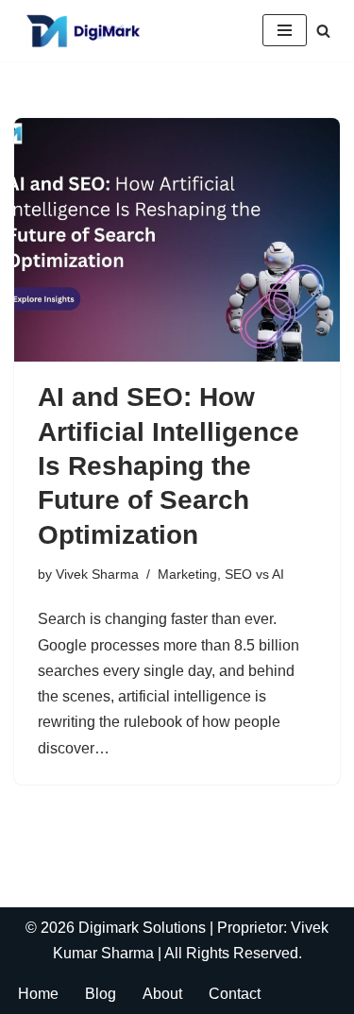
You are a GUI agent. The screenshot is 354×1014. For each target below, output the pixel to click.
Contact (235, 994)
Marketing (187, 574)
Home (38, 994)
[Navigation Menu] (284, 30)
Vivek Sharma (97, 574)
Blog (100, 994)
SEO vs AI (254, 574)
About (162, 994)
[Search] (323, 31)
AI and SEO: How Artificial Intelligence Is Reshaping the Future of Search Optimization (168, 465)
